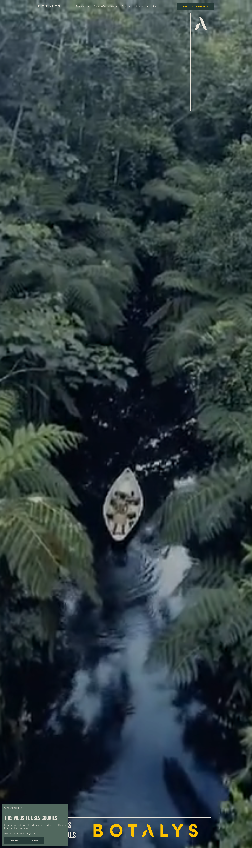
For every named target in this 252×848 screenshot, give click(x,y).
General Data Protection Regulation (20, 833)
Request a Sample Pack (195, 6)
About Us (157, 6)
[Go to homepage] (49, 6)
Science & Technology (104, 6)
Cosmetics (126, 6)
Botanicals (81, 6)
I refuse (14, 840)
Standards (140, 6)
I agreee (34, 840)
